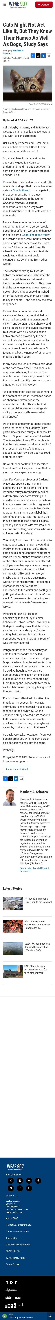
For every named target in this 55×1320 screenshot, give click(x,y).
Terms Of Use (12, 1264)
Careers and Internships (17, 1231)
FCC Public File (13, 1251)
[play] (5, 1316)
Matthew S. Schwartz (13, 52)
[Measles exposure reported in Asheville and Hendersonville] (13, 926)
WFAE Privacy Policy (15, 1258)
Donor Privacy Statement (18, 1245)
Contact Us (11, 1238)
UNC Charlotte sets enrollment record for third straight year (35, 969)
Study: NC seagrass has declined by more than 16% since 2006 (37, 947)
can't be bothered (19, 190)
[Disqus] (27, 1038)
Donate (45, 4)
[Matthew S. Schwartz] (10, 796)
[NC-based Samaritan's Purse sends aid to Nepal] (13, 903)
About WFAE (12, 1218)
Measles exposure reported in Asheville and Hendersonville (37, 924)
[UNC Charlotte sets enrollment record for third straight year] (13, 971)
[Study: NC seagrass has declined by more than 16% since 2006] (13, 948)
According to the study (36, 234)
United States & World (17, 769)
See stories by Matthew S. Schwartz (35, 869)
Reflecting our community (18, 1225)
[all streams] (51, 1316)
